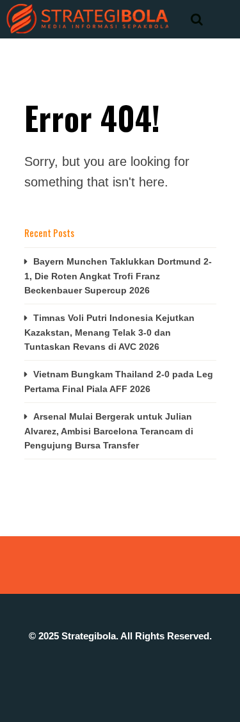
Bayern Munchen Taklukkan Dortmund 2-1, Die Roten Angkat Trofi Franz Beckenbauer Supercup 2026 (118, 275)
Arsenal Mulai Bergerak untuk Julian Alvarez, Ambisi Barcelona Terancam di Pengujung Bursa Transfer (108, 430)
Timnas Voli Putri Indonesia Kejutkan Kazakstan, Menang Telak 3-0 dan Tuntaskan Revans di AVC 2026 (109, 332)
